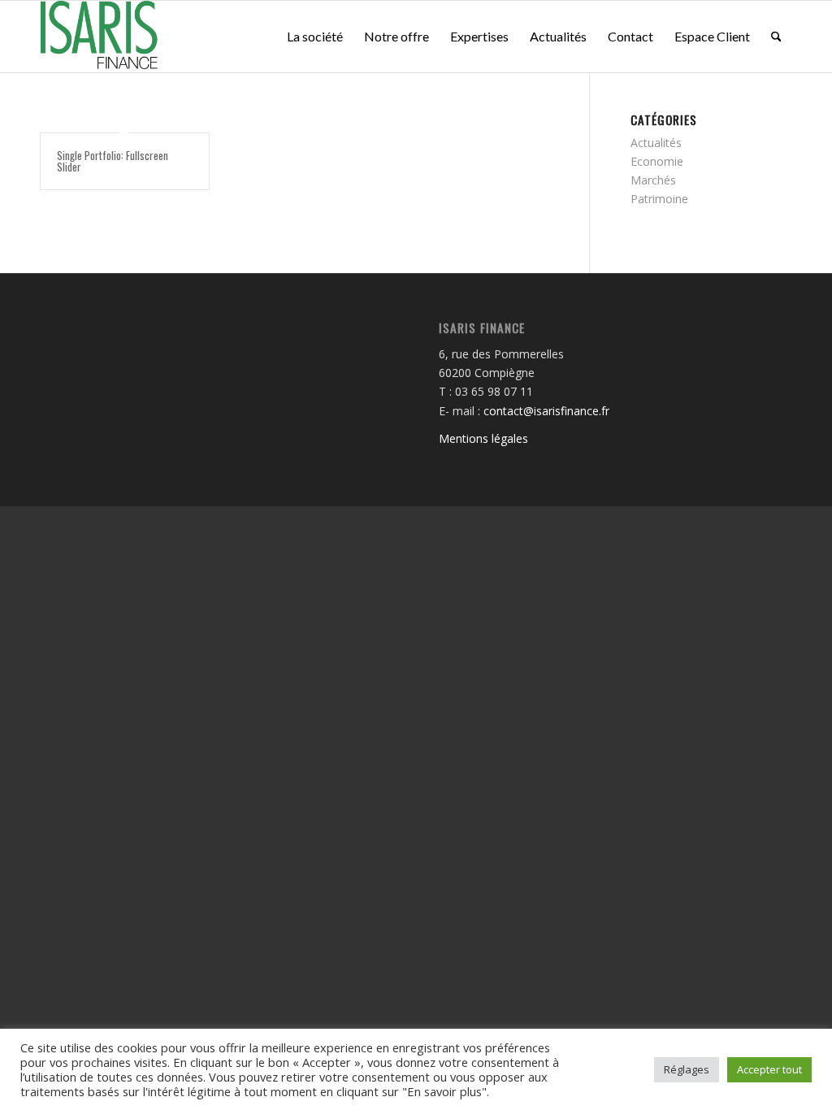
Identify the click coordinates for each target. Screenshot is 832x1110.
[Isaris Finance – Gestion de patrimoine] (100, 36)
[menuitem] (314, 36)
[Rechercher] (776, 36)
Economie (656, 161)
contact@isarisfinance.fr (546, 410)
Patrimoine (659, 198)
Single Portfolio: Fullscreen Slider (112, 161)
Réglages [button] (686, 1069)
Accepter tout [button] (769, 1069)
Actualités (656, 142)
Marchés (653, 180)
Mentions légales (483, 438)
